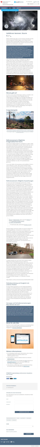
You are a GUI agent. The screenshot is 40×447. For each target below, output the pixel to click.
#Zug (12, 221)
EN (38, 1)
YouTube (7, 441)
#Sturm (10, 219)
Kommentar (8, 404)
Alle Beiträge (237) (10, 387)
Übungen (14, 420)
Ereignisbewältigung (15, 372)
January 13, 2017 (27, 224)
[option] (20, 122)
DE (34, 1)
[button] (38, 3)
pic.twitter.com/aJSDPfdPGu (15, 222)
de (6, 36)
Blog (10, 8)
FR (35, 1)
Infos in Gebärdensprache (29, 1)
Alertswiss (23, 418)
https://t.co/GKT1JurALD (19, 221)
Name (7, 399)
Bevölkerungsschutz (11, 418)
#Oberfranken (16, 219)
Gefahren (8, 35)
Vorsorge (4, 8)
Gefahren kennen (23, 372)
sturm (7, 374)
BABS (18, 418)
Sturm (26, 360)
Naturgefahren (29, 372)
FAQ (14, 8)
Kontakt (19, 8)
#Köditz (28, 219)
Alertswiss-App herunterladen (10, 10)
